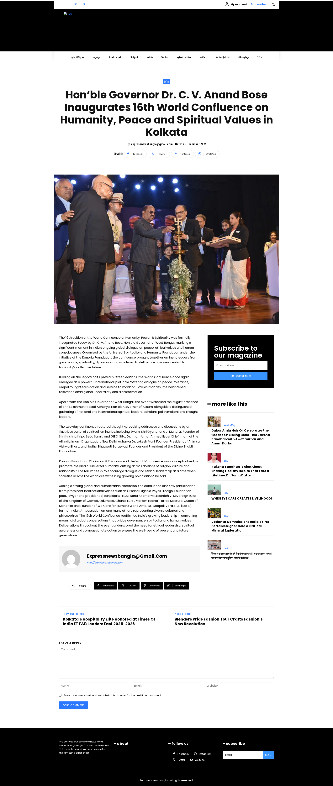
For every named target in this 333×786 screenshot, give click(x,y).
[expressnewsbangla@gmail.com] (73, 559)
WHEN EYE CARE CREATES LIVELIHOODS (242, 498)
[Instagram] (75, 4)
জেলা (226, 548)
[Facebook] (67, 4)
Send (268, 755)
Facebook (183, 754)
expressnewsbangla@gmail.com (152, 144)
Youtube (199, 760)
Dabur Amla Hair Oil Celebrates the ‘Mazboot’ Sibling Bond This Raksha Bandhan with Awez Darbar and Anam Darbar (240, 437)
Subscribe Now (241, 376)
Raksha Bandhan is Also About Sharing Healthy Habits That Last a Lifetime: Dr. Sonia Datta (240, 471)
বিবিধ (166, 81)
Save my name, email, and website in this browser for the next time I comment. (113, 695)
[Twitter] (84, 4)
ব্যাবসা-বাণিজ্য (229, 425)
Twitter (181, 760)
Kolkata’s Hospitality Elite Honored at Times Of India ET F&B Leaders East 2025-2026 (109, 621)
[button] (273, 4)
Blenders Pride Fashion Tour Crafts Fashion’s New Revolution (219, 621)
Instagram (205, 754)
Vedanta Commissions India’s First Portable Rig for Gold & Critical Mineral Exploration (240, 526)
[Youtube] (191, 759)
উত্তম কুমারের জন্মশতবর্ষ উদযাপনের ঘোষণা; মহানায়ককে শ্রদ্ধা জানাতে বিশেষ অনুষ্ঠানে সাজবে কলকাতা (241, 555)
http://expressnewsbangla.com (105, 562)
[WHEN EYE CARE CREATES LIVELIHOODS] (214, 490)
